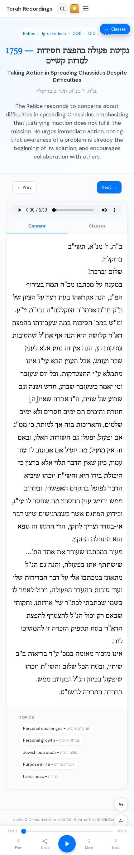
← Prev (24, 187)
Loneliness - (40, 776)
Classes (97, 225)
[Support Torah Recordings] (74, 8)
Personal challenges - (56, 728)
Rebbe (29, 33)
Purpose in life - (48, 764)
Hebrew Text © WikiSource (97, 819)
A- (121, 820)
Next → (109, 187)
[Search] (62, 8)
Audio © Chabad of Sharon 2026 (42, 819)
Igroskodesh (54, 33)
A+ (121, 804)
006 (77, 33)
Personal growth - (51, 740)
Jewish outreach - (50, 752)
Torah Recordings (29, 8)
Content (36, 225)
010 (92, 33)
